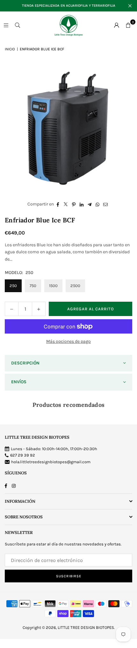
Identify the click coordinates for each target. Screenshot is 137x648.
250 (13, 285)
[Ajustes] (116, 25)
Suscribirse (68, 576)
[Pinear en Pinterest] (73, 204)
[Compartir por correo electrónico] (105, 204)
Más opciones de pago (68, 341)
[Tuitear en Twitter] (65, 204)
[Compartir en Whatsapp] (97, 204)
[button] (128, 25)
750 (33, 285)
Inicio (10, 49)
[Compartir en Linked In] (81, 204)
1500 (53, 285)
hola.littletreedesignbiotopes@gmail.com (50, 461)
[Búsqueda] (17, 25)
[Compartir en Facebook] (57, 204)
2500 (75, 285)
